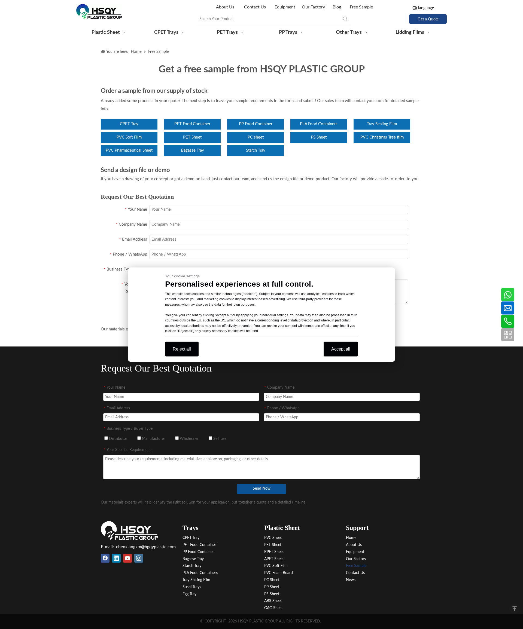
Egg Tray (189, 594)
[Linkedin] (116, 558)
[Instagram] (138, 558)
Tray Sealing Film (382, 124)
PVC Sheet (273, 538)
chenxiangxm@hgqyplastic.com (146, 547)
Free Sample (361, 7)
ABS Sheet (273, 601)
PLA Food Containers (318, 124)
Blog (337, 7)
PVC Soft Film (129, 137)
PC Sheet (271, 580)
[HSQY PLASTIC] (129, 530)
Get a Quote (428, 19)
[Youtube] (127, 558)
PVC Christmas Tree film (382, 137)
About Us (225, 7)
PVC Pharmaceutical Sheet (129, 150)
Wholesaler (189, 439)
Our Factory (313, 7)
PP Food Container (255, 124)
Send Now (261, 488)
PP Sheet (271, 587)
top (514, 608)
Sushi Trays (192, 587)
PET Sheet (192, 137)
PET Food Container (192, 124)
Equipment (285, 7)
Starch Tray (255, 150)
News (350, 580)
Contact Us (255, 7)
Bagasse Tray (192, 150)
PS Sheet (319, 137)
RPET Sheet (274, 552)
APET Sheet (274, 559)
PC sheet (256, 137)
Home (351, 538)
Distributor (117, 439)
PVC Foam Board (278, 573)
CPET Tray (129, 124)
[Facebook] (105, 558)
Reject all (182, 348)
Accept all (340, 348)
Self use (219, 439)
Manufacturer (153, 439)
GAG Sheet (273, 608)
